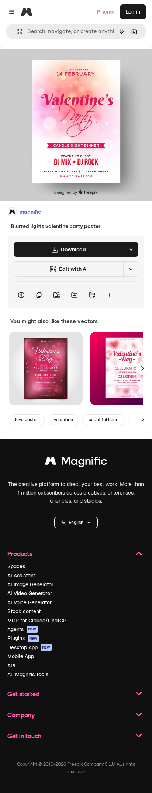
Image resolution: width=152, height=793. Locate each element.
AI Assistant (21, 575)
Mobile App (20, 656)
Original (47, 63)
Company (21, 715)
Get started (23, 694)
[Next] (142, 368)
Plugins (22, 638)
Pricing (106, 11)
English (76, 522)
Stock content (24, 611)
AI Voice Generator (29, 602)
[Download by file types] (131, 249)
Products (19, 554)
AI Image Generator (30, 584)
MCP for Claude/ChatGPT (38, 620)
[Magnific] (76, 462)
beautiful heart (104, 420)
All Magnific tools (27, 674)
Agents (21, 629)
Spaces (16, 566)
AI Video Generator (29, 593)
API (11, 665)
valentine (63, 420)
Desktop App (28, 647)
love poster (26, 420)
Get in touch (24, 736)
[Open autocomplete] (16, 31)
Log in (133, 11)
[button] (76, 522)
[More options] (109, 294)
